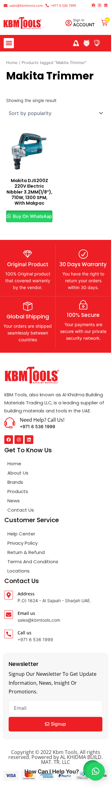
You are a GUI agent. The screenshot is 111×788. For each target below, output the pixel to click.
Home (12, 62)
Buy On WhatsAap (32, 216)
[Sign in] (68, 23)
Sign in (78, 20)
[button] (9, 43)
